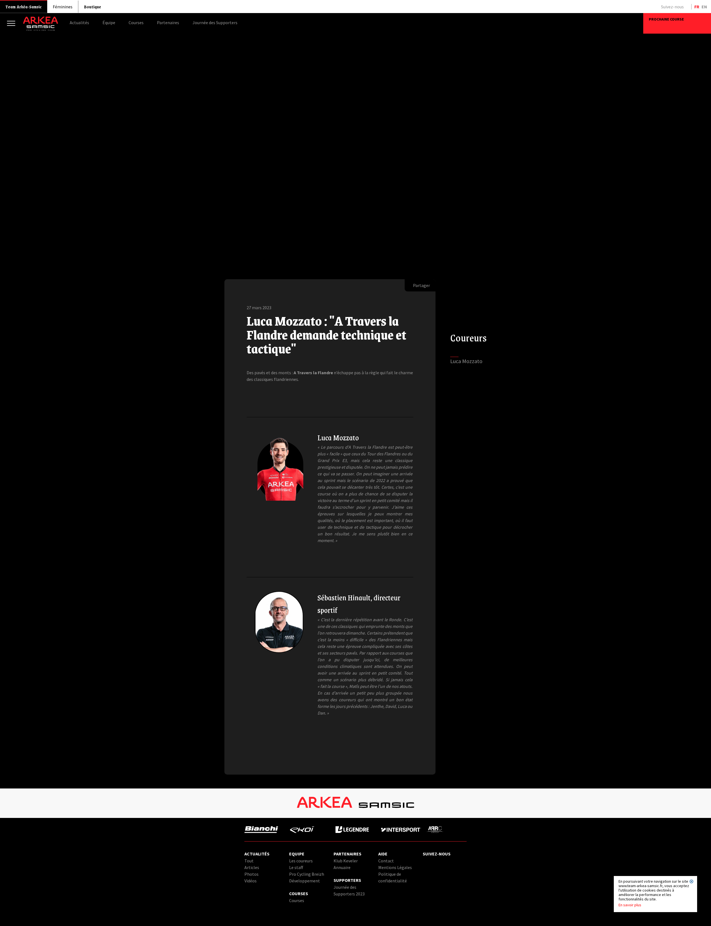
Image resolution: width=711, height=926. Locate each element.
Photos (251, 874)
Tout (249, 860)
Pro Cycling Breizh (306, 874)
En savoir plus (630, 905)
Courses (296, 900)
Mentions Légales (395, 867)
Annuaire (342, 867)
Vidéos (250, 880)
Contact (386, 860)
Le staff (296, 867)
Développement (304, 880)
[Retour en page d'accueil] (40, 29)
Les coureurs (301, 860)
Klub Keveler (346, 860)
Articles (251, 867)
